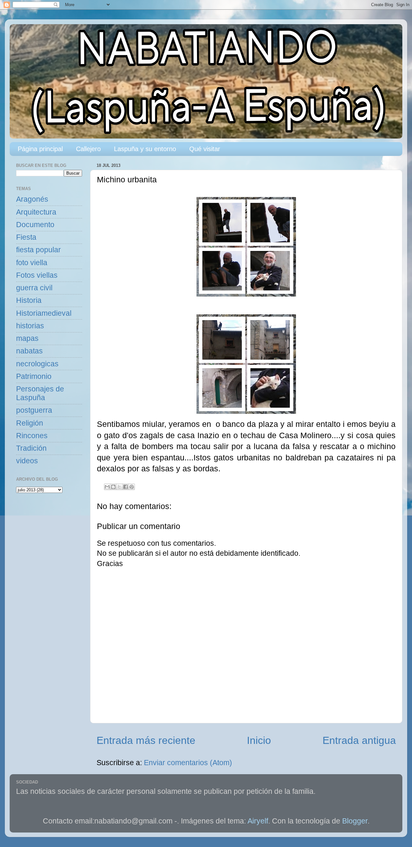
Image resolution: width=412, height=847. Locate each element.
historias (30, 326)
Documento (35, 225)
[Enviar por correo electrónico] (107, 487)
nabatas (29, 351)
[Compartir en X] (119, 487)
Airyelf (258, 821)
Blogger (355, 821)
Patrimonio (34, 376)
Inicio (259, 740)
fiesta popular (38, 250)
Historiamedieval (43, 313)
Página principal (40, 148)
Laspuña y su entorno (145, 148)
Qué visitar (204, 148)
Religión (29, 423)
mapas (27, 338)
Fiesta (26, 237)
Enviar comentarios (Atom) (188, 763)
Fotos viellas (37, 275)
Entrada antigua (359, 740)
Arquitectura (36, 212)
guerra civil (34, 288)
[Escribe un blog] (113, 487)
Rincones (32, 436)
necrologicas (37, 364)
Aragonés (32, 199)
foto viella (31, 263)
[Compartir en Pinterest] (131, 487)
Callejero (88, 148)
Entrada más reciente (146, 740)
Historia (29, 300)
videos (27, 461)
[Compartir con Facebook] (125, 487)
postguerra (34, 410)
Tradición (31, 448)
